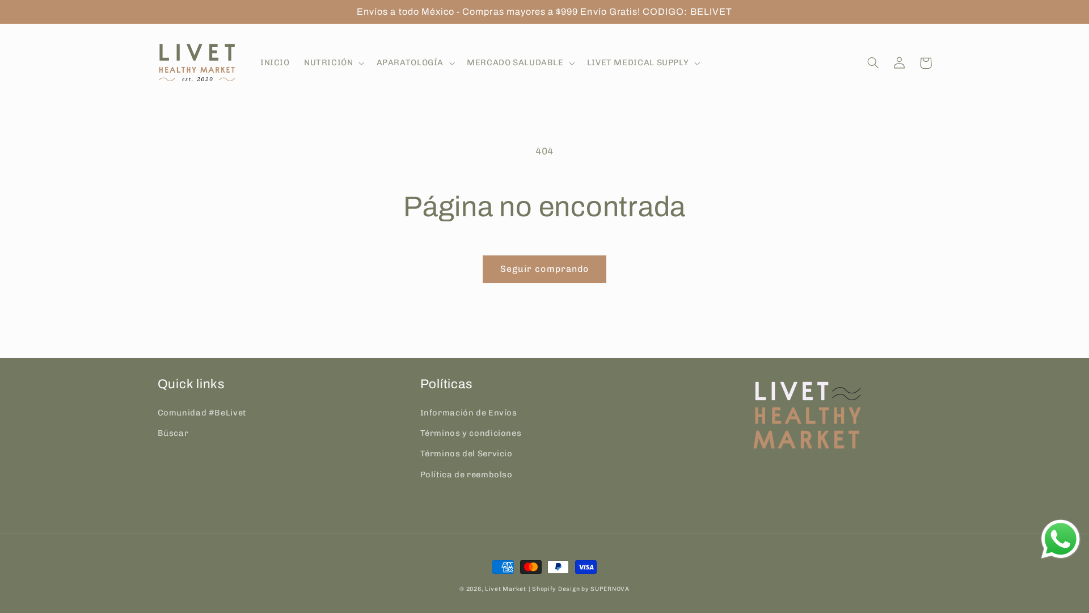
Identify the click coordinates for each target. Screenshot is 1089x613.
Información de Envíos (468, 413)
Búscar (173, 433)
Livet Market (505, 589)
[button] (333, 63)
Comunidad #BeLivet (202, 413)
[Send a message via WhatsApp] (1060, 539)
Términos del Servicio (466, 453)
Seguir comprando (544, 268)
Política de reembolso (466, 474)
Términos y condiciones (471, 433)
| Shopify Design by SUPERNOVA (579, 589)
